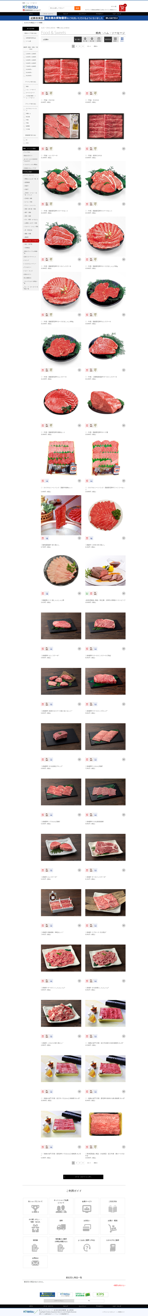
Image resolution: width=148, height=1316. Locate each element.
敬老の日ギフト (28, 155)
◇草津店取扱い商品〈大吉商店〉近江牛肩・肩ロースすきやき (105, 1155)
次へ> (89, 46)
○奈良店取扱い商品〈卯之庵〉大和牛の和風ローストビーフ (105, 600)
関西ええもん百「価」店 (31, 179)
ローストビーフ (30, 92)
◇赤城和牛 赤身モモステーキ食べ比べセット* (56, 711)
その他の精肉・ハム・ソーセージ (31, 96)
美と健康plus (27, 278)
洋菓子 (26, 189)
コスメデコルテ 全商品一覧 (31, 282)
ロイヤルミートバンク (31, 109)
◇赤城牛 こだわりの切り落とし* (52, 1043)
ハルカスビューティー (30, 263)
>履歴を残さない (119, 1285)
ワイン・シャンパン (30, 205)
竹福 (27, 123)
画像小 (115, 38)
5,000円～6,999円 (31, 63)
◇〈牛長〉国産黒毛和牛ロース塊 (96, 432)
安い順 (85, 38)
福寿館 (28, 126)
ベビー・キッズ (117, 14)
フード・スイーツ (48, 14)
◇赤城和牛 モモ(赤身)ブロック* (52, 766)
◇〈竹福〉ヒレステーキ (49, 155)
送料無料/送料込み (31, 38)
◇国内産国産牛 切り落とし (50, 545)
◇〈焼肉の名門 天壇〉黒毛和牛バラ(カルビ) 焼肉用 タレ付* (61, 1155)
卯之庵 (28, 116)
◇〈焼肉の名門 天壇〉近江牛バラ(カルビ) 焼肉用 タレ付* (60, 1098)
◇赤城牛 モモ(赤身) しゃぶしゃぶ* (97, 988)
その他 (28, 129)
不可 (27, 143)
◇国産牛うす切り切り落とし (95, 545)
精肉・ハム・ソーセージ (31, 240)
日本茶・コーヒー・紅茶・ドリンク (31, 194)
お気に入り (104, 10)
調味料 (26, 237)
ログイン (87, 10)
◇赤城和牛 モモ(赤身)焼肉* (94, 821)
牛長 (27, 120)
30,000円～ (29, 75)
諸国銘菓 (27, 182)
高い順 (92, 38)
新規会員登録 (96, 10)
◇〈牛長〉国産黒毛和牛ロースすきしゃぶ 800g (57, 321)
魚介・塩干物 (28, 244)
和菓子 (26, 186)
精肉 (27, 86)
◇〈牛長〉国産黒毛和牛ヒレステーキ (98, 321)
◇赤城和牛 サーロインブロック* (96, 711)
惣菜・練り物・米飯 (30, 209)
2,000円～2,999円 (31, 54)
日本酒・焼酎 (28, 198)
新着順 (98, 38)
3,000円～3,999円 (31, 57)
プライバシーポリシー (109, 1312)
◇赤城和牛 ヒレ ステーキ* (50, 655)
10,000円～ (29, 69)
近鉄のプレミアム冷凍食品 (30, 252)
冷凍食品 (27, 247)
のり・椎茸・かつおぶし (31, 219)
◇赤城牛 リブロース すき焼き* (95, 932)
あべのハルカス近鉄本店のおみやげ (30, 160)
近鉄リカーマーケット (30, 256)
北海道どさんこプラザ (30, 168)
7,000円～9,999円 (31, 66)
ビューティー (82, 14)
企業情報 (71, 1310)
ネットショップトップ (47, 1310)
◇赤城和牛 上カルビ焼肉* (94, 766)
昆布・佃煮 (28, 216)
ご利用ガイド (113, 10)
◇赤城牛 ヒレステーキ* (49, 877)
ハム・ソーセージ (31, 89)
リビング (65, 14)
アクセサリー (99, 14)
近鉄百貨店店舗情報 (60, 1310)
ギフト (31, 14)
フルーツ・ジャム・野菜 (31, 226)
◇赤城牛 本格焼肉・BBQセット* (52, 932)
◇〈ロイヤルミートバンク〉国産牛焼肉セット (57, 487)
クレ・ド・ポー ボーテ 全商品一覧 (31, 287)
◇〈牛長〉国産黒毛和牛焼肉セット (53, 432)
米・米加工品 (28, 230)
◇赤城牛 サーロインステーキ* (95, 877)
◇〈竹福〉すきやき (48, 100)
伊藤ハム (28, 113)
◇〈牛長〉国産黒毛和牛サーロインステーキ (56, 266)
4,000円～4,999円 (31, 60)
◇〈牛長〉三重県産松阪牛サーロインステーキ (101, 377)
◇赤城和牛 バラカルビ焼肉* (50, 821)
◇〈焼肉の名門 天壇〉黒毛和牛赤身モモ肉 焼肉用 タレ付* (105, 1098)
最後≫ (96, 46)
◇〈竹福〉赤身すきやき (93, 155)
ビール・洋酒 (28, 202)
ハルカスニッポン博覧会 (30, 164)
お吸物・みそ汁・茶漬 (31, 223)
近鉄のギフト (27, 274)
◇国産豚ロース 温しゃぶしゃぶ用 (52, 600)
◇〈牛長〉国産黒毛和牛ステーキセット (54, 211)
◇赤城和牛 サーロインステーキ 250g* (98, 655)
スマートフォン (59, 1300)
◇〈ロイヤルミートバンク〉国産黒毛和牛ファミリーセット (105, 488)
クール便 (28, 41)
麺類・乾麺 (28, 233)
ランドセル (27, 152)
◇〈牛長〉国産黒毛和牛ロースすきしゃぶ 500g (101, 266)
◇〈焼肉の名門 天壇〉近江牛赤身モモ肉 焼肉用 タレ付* (104, 1043)
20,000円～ (29, 72)
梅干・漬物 (28, 212)
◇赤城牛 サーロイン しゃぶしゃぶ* (53, 988)
